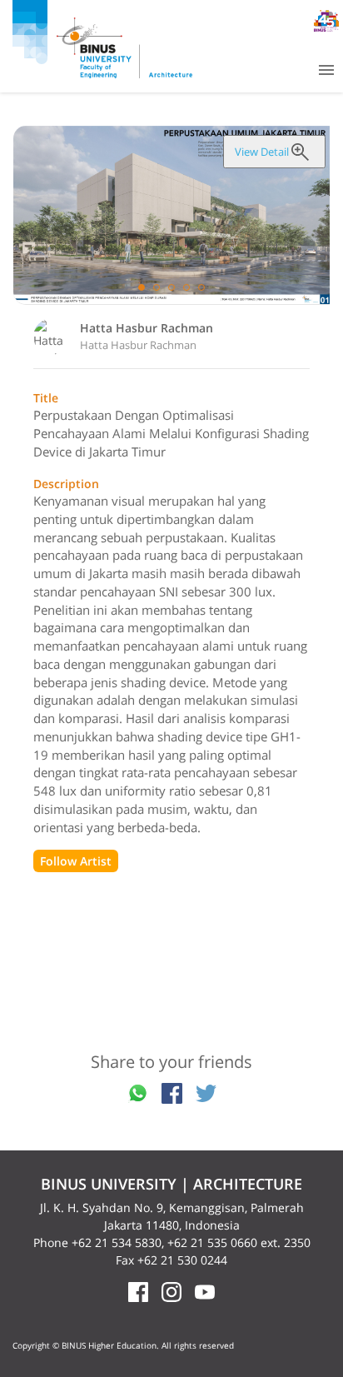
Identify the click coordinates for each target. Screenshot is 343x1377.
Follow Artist (76, 861)
